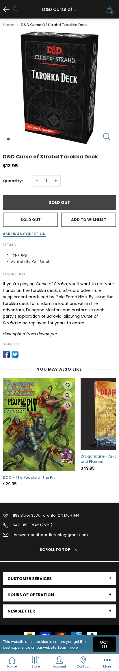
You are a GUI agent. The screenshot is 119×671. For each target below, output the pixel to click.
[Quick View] (67, 395)
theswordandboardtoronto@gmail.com (50, 534)
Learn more (68, 647)
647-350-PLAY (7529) (32, 525)
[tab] (59, 579)
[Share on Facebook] (6, 354)
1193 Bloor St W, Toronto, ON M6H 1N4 (46, 515)
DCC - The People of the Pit (29, 477)
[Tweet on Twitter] (15, 354)
